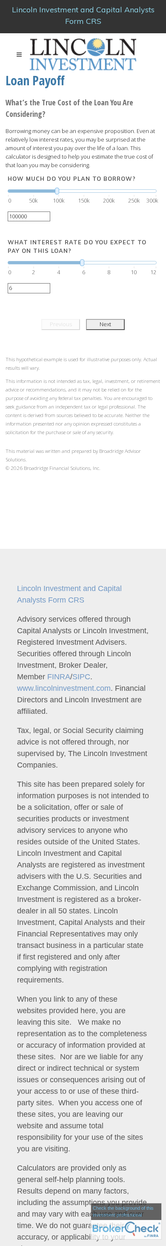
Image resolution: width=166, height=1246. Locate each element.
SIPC (81, 676)
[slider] (82, 191)
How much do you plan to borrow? (72, 178)
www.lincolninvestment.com (64, 688)
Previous (61, 324)
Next (105, 324)
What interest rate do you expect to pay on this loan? (77, 246)
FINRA (57, 676)
